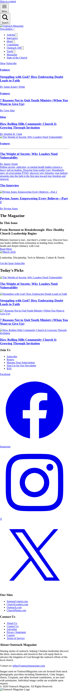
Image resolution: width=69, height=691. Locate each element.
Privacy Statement (16, 632)
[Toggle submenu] (16, 35)
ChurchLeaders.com (17, 604)
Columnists (13, 44)
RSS (9, 368)
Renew (10, 359)
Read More (6, 249)
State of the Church (17, 57)
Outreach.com (14, 607)
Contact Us (13, 626)
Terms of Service (16, 638)
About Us (12, 623)
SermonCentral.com (17, 601)
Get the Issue (7, 263)
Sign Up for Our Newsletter (21, 365)
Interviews (12, 38)
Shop (3, 63)
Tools (10, 51)
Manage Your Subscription (21, 362)
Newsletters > (7, 29)
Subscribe (11, 63)
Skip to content (8, 1)
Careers (11, 635)
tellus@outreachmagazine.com (29, 665)
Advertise (12, 629)
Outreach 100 (14, 47)
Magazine (12, 54)
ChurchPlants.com (16, 610)
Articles (11, 34)
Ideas (9, 41)
